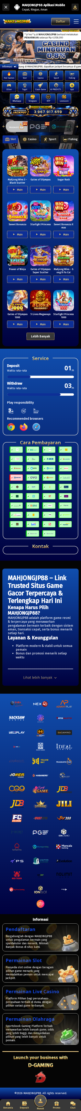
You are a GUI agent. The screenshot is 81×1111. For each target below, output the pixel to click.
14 (59, 62)
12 (53, 62)
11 (50, 62)
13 (56, 62)
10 (48, 62)
